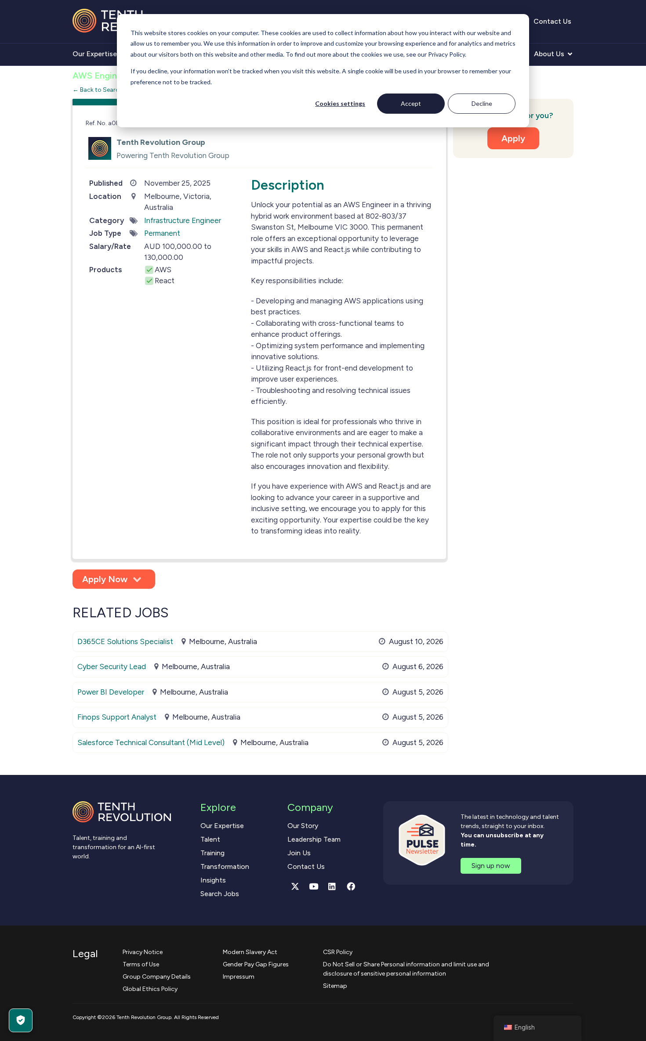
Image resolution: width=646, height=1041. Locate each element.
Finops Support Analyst (116, 717)
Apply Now (104, 579)
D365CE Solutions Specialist (125, 641)
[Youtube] (313, 886)
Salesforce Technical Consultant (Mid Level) (151, 742)
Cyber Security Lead (111, 666)
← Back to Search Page (105, 90)
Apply (513, 138)
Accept (411, 103)
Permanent (162, 233)
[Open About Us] (569, 54)
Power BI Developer (110, 692)
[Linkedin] (332, 886)
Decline (482, 103)
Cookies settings (340, 103)
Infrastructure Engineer (182, 220)
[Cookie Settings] (21, 1020)
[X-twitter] (294, 886)
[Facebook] (350, 886)
